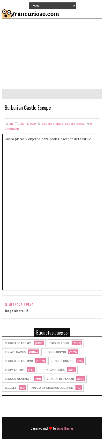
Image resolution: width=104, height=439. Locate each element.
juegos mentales (18, 379)
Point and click (53, 370)
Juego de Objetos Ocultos (52, 387)
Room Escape (14, 370)
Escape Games (52, 123)
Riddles (10, 387)
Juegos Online (62, 361)
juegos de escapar (19, 361)
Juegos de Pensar (60, 379)
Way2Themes (65, 428)
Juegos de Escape (18, 343)
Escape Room (75, 123)
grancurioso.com (35, 14)
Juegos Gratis (55, 352)
